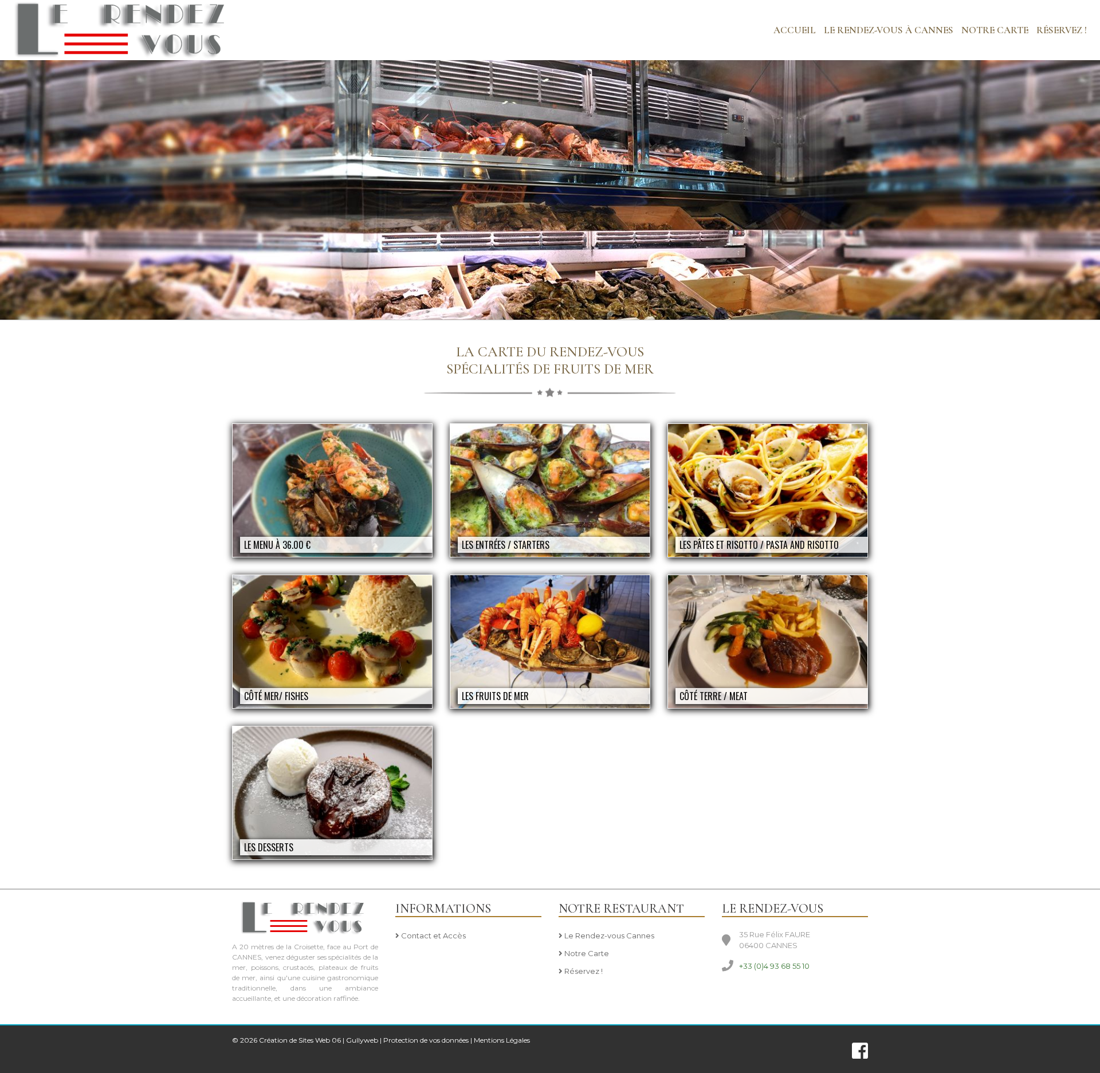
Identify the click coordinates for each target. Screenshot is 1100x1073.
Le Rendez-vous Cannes (608, 935)
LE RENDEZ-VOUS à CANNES (888, 30)
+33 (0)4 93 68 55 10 (774, 965)
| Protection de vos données (424, 1040)
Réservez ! (1061, 30)
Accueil (794, 30)
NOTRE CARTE (994, 30)
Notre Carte (586, 953)
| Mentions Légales (500, 1040)
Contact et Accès (432, 935)
